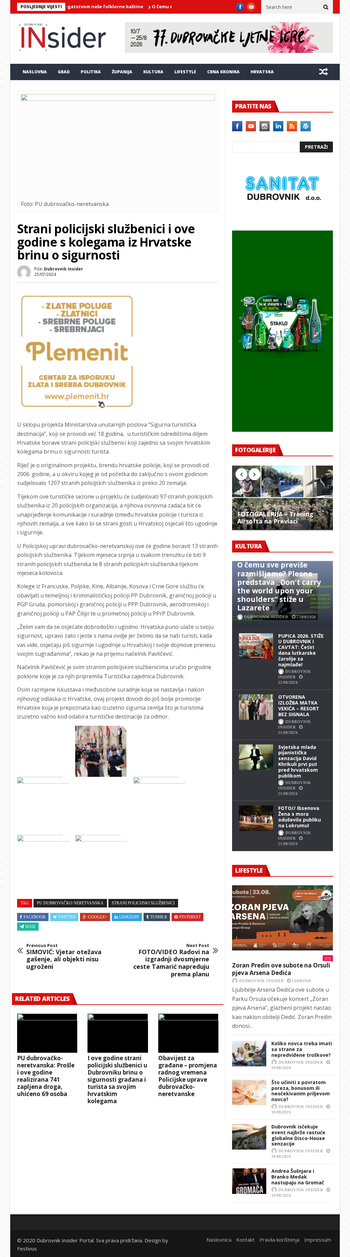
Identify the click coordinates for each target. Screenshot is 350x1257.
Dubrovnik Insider (63, 269)
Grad (64, 72)
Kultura (153, 72)
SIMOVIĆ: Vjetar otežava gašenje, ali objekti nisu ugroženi (64, 956)
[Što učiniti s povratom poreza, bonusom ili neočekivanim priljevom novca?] (249, 1092)
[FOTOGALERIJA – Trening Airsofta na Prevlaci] (282, 497)
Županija (122, 72)
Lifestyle (185, 72)
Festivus (27, 1248)
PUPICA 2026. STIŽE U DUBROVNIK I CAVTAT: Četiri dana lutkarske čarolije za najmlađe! (301, 650)
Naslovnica (218, 1239)
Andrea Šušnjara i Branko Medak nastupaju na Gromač (297, 1177)
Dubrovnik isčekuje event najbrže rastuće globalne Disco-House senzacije (298, 1135)
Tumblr (158, 917)
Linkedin (129, 917)
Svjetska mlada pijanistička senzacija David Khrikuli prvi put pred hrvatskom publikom (298, 761)
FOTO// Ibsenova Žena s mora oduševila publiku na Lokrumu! (299, 816)
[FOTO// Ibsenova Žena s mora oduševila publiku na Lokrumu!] (256, 818)
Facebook (35, 917)
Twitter (67, 917)
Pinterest (190, 917)
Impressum (317, 1239)
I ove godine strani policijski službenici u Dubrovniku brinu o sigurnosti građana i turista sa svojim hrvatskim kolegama (117, 1079)
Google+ (97, 917)
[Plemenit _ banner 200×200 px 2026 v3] (77, 409)
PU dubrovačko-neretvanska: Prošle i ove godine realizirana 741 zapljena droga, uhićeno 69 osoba (46, 1076)
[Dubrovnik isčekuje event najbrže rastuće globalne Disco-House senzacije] (249, 1137)
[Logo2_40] (282, 216)
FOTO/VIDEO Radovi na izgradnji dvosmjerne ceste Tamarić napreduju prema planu (171, 960)
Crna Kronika (223, 72)
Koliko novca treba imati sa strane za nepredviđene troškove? (301, 1049)
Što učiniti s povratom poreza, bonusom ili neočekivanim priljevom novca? (300, 1091)
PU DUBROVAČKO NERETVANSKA (70, 903)
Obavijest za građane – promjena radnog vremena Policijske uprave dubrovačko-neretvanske (187, 1076)
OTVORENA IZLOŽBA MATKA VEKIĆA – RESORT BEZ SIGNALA (298, 705)
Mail (30, 926)
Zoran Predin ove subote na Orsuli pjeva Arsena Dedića (281, 969)
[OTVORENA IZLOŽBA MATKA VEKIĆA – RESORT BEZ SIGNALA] (256, 707)
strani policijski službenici (143, 903)
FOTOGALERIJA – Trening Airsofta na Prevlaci (275, 518)
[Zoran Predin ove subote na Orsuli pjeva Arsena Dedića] (282, 918)
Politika (91, 72)
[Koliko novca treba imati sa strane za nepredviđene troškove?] (249, 1053)
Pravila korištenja (279, 1239)
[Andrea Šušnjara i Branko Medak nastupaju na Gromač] (249, 1181)
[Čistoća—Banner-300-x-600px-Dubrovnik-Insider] (282, 429)
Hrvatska (262, 72)
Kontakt (245, 1239)
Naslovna (35, 72)
